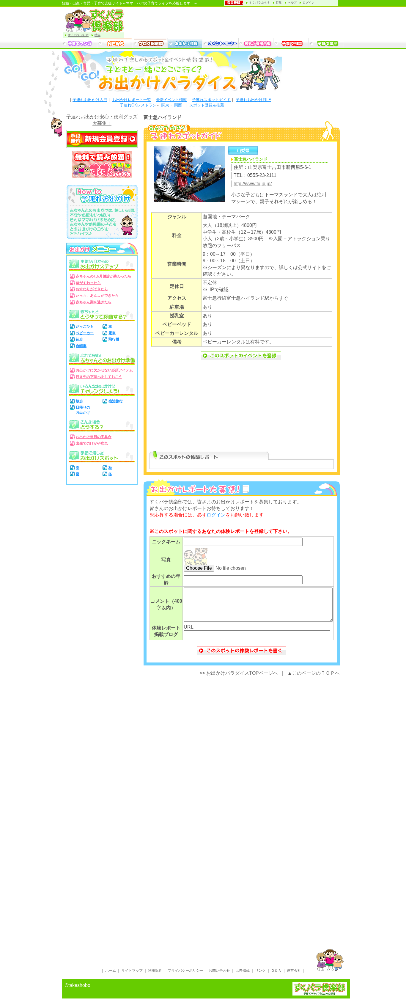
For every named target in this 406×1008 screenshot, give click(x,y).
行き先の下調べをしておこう (99, 377)
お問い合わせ (219, 970)
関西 (178, 105)
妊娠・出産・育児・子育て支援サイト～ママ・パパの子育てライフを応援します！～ (129, 3)
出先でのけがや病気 (92, 443)
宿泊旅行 (115, 401)
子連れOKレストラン (138, 105)
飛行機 (113, 339)
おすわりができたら (92, 289)
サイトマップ (132, 970)
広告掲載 (242, 970)
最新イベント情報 (171, 100)
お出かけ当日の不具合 (93, 437)
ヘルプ (292, 2)
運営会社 (294, 970)
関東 (165, 105)
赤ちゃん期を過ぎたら (93, 302)
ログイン (308, 2)
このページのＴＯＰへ (316, 673)
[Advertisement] (242, 409)
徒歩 (79, 339)
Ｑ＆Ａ (276, 970)
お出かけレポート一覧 (131, 100)
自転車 (81, 346)
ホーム (110, 970)
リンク (260, 970)
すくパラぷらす (259, 2)
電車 (112, 333)
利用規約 (155, 970)
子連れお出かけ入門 (90, 100)
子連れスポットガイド (211, 100)
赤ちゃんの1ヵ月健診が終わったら (103, 276)
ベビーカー (85, 333)
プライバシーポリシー (185, 970)
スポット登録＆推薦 (206, 105)
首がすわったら (88, 283)
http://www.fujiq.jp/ (253, 183)
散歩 (79, 401)
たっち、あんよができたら (97, 295)
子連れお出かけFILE (253, 100)
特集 (279, 2)
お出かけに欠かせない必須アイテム (104, 370)
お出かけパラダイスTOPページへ (242, 673)
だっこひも (85, 326)
